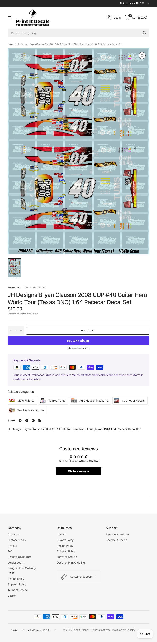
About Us (13, 534)
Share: (11, 420)
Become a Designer (19, 556)
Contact (61, 534)
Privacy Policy (65, 540)
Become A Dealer (116, 540)
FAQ (10, 551)
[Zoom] (142, 55)
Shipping (12, 313)
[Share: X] (26, 420)
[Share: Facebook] (20, 420)
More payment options (78, 348)
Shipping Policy (66, 551)
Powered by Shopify (123, 629)
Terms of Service (67, 556)
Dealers (12, 545)
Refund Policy (65, 545)
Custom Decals (17, 540)
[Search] (144, 33)
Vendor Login (15, 562)
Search (12, 595)
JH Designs (14, 287)
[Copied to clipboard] (39, 420)
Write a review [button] (78, 471)
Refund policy (16, 578)
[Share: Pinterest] (33, 420)
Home (11, 44)
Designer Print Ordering (22, 568)
